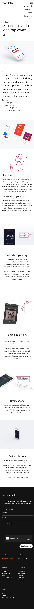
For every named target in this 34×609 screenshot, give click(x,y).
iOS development (11, 108)
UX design (8, 102)
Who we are (28, 12)
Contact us (28, 16)
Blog (3, 593)
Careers (4, 595)
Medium (21, 578)
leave (26, 210)
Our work (27, 9)
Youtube (21, 580)
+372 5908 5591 (23, 558)
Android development (12, 110)
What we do (28, 6)
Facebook (21, 571)
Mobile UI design (10, 105)
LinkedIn (21, 575)
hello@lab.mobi (7, 558)
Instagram (21, 573)
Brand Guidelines (8, 597)
